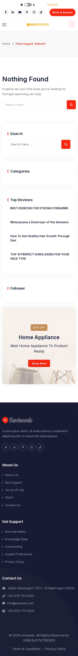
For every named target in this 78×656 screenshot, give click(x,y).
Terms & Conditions (26, 649)
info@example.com (20, 603)
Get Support (13, 482)
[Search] (72, 24)
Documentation (15, 531)
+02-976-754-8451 (20, 596)
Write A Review (62, 12)
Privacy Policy (14, 562)
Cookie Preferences (18, 554)
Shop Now (39, 363)
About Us (11, 475)
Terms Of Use (14, 490)
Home (6, 43)
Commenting (13, 546)
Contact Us (12, 505)
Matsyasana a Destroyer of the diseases (39, 222)
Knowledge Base (16, 539)
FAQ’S (9, 497)
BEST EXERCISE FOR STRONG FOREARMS (39, 208)
